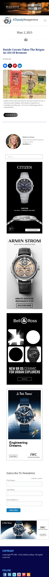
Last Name (11, 490)
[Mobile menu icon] (45, 20)
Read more (9, 115)
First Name (11, 480)
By (7, 59)
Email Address (13, 500)
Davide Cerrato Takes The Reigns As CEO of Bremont (23, 51)
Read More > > (27, 144)
